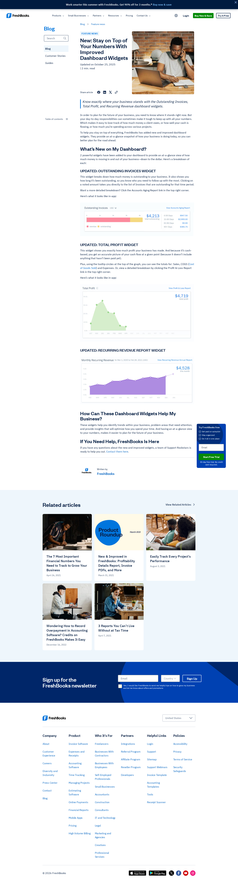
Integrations (128, 743)
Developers (127, 775)
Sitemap (152, 759)
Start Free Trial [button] (211, 457)
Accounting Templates (153, 784)
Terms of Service (182, 759)
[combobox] (56, 119)
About (46, 743)
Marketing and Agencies (103, 835)
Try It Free (223, 15)
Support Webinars (157, 767)
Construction (102, 802)
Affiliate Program (130, 759)
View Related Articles (178, 504)
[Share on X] (110, 92)
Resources (113, 15)
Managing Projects (79, 782)
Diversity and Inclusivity (50, 773)
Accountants (102, 794)
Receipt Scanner (156, 802)
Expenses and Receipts (77, 753)
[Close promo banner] (235, 2)
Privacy (177, 751)
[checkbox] (120, 686)
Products (56, 15)
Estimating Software (75, 792)
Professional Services (102, 854)
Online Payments (78, 802)
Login (186, 15)
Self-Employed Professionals (103, 776)
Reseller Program (131, 767)
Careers (47, 763)
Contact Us (142, 15)
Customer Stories (55, 55)
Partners (97, 15)
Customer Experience (49, 753)
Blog (48, 48)
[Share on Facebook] (99, 92)
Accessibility (180, 743)
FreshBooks (105, 473)
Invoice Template (157, 775)
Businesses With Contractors (104, 753)
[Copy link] (116, 92)
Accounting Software (75, 765)
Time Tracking (76, 775)
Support (151, 751)
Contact (47, 790)
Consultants (102, 810)
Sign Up (192, 678)
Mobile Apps (76, 817)
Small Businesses (77, 15)
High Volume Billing (79, 833)
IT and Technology (105, 817)
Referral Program (131, 751)
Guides (49, 63)
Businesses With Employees (104, 765)
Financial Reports (79, 810)
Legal (98, 825)
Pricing (129, 15)
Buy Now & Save (203, 15)
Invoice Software (78, 743)
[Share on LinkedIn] (105, 92)
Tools (150, 794)
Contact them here (117, 451)
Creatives (100, 845)
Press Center (50, 782)
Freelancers (101, 743)
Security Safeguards (179, 769)
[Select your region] (176, 15)
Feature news (98, 24)
